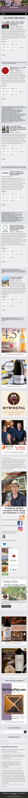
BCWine (3, 108)
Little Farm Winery (17, 116)
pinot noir (21, 119)
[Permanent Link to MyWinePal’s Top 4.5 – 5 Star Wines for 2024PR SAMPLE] (5, 70)
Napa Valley (15, 118)
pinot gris (16, 119)
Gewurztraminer (17, 114)
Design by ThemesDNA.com (14, 796)
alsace (15, 106)
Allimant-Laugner (9, 106)
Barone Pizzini (23, 107)
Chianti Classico (12, 112)
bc (6, 269)
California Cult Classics (7, 111)
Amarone (18, 106)
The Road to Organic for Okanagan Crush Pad (16, 277)
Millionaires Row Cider (18, 217)
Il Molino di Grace (16, 115)
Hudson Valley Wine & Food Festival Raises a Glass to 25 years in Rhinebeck (13, 750)
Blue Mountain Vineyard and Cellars (9, 109)
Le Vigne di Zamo (10, 116)
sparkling (8, 63)
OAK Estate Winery (10, 218)
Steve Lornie (12, 319)
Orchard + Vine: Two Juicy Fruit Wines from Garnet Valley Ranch (17, 23)
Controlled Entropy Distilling (8, 214)
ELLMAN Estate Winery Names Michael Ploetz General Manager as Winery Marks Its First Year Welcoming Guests (13, 756)
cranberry (11, 62)
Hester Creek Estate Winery (7, 115)
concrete (11, 269)
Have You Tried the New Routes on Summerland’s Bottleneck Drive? (17, 173)
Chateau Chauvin (5, 112)
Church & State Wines (6, 113)
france (3, 114)
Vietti (8, 122)
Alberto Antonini (9, 317)
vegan (24, 167)
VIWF (2, 272)
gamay (17, 269)
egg (14, 269)
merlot (18, 117)
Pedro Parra (11, 318)
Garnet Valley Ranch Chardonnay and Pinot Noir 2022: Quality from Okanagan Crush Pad (18, 128)
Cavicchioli (14, 111)
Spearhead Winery (21, 120)
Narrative (16, 270)
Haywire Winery (13, 216)
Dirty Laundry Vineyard (6, 215)
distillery (13, 215)
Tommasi (16, 121)
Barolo (18, 107)
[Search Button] (26, 14)
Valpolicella (4, 122)
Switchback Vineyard (19, 319)
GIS (23, 317)
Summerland (13, 63)
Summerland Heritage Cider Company (9, 221)
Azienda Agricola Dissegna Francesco (9, 107)
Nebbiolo (19, 118)
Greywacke (23, 114)
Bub (8, 269)
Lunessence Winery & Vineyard (8, 217)
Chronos (18, 112)
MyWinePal (14, 7)
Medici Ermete (14, 117)
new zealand (4, 119)
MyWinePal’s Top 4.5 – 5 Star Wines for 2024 (18, 68)
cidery (13, 213)
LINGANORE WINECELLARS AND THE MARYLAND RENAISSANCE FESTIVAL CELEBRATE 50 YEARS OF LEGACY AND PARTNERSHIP (11, 764)
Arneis (22, 106)
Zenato (11, 122)
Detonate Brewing (18, 214)
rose (6, 120)
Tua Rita (20, 121)
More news (4, 786)
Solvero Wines (10, 120)
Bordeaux (19, 109)
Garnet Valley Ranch (18, 62)
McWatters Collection (6, 117)
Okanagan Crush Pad (10, 167)
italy (22, 115)
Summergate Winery (12, 220)
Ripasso (3, 120)
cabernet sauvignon (6, 110)
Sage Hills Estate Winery (7, 219)
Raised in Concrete (5, 319)
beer (21, 212)
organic (16, 167)
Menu (4, 14)
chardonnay (19, 111)
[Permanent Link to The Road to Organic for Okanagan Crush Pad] (5, 281)
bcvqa (7, 166)
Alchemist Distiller (10, 212)
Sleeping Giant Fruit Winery (17, 219)
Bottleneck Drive (5, 213)
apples (7, 62)
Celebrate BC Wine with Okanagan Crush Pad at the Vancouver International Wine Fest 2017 (17, 228)
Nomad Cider (4, 218)
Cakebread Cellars (14, 110)
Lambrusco (4, 116)
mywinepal (12, 26)
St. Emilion (4, 121)
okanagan (4, 63)
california (20, 110)
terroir (3, 320)
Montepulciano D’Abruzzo (7, 118)
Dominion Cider (19, 215)
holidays (24, 62)
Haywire (11, 270)
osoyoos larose (10, 119)
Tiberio (13, 121)
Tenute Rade (8, 121)
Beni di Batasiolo (8, 108)
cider (10, 213)
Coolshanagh (14, 113)
